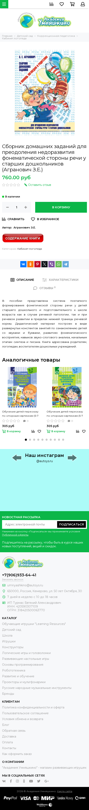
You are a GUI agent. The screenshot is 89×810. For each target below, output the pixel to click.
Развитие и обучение (18, 676)
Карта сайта (64, 791)
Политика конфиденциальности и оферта (33, 707)
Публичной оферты (15, 534)
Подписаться (71, 524)
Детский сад (11, 630)
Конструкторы (12, 647)
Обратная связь (13, 731)
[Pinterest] (37, 264)
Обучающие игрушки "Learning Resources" (34, 624)
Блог (5, 725)
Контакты (9, 748)
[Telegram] (66, 264)
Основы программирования (22, 664)
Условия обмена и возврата (22, 719)
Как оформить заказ (17, 754)
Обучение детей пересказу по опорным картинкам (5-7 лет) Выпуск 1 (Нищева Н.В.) (20, 414)
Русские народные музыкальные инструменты (36, 688)
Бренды (8, 694)
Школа (7, 635)
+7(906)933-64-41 (19, 575)
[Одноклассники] (30, 264)
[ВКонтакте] (23, 264)
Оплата (7, 742)
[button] (26, 440)
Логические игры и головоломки (26, 653)
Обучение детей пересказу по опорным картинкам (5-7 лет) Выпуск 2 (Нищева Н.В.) (65, 414)
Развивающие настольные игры (25, 659)
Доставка (9, 736)
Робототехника (13, 670)
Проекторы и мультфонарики (24, 682)
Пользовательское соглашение (25, 713)
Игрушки (9, 641)
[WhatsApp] (58, 264)
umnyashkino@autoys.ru (25, 585)
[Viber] (51, 264)
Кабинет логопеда (29, 248)
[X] (44, 264)
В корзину (61, 207)
